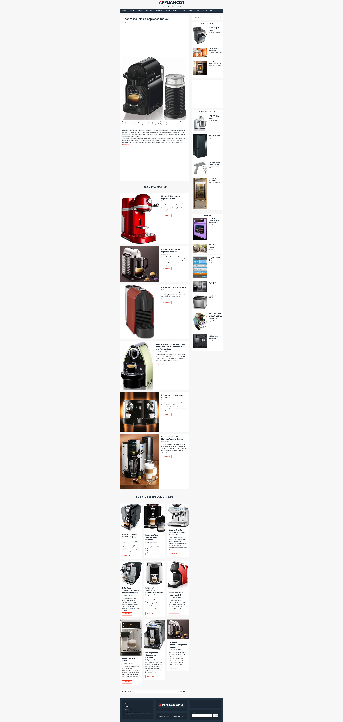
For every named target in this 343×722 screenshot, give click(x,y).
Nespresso (125, 144)
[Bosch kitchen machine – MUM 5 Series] (200, 129)
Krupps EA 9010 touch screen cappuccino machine (154, 590)
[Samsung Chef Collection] (200, 290)
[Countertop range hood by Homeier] (200, 173)
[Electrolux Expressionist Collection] (200, 251)
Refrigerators (218, 138)
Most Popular (207, 23)
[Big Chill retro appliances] (200, 56)
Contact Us (127, 706)
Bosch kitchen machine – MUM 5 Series (214, 116)
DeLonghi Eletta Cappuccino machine (152, 655)
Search (216, 715)
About (126, 703)
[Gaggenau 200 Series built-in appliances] (200, 347)
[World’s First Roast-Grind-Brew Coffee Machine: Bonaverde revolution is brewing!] (200, 329)
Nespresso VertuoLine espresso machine (178, 644)
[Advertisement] (155, 39)
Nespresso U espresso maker (174, 287)
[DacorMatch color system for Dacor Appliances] (200, 239)
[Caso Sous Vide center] (200, 308)
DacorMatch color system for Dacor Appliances (214, 220)
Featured (212, 32)
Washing (131, 10)
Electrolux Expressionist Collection (213, 246)
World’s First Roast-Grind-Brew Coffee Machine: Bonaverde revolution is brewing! (215, 317)
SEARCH (194, 713)
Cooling (183, 10)
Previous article (128, 691)
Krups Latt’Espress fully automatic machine (153, 537)
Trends (207, 215)
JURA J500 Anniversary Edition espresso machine (130, 590)
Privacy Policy (128, 709)
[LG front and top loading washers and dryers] (200, 43)
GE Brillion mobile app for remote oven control (215, 258)
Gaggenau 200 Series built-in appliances (213, 336)
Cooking (123, 10)
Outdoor (205, 10)
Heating (190, 10)
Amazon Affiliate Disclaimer (132, 712)
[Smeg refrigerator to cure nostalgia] (200, 157)
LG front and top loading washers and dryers (215, 29)
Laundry (197, 10)
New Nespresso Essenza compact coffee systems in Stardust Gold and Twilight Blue (170, 346)
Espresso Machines (129, 22)
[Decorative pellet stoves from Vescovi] (200, 74)
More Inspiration (207, 111)
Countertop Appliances (171, 10)
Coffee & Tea (148, 10)
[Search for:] (207, 17)
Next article (182, 691)
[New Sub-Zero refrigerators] (200, 207)
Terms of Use (128, 715)
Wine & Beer (158, 10)
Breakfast (139, 10)
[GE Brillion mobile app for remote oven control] (200, 277)
